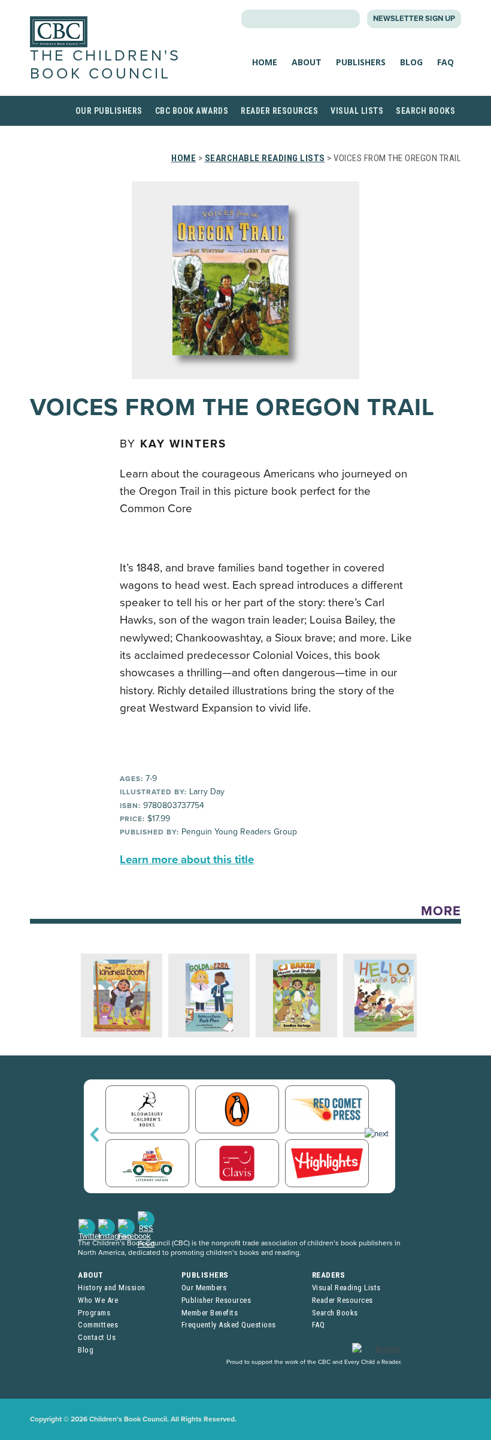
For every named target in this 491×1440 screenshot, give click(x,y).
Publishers (361, 62)
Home (264, 62)
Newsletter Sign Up (414, 18)
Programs (94, 1312)
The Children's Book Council (105, 64)
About (307, 62)
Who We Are (98, 1300)
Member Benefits (209, 1312)
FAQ (445, 62)
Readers (328, 1274)
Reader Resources (279, 111)
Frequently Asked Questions (228, 1324)
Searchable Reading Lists (265, 158)
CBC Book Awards (192, 111)
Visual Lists (357, 111)
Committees (98, 1324)
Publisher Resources (216, 1300)
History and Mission (112, 1287)
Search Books (425, 111)
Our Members (204, 1287)
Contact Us (97, 1337)
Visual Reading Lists (346, 1287)
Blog (411, 62)
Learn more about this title (187, 859)
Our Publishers (109, 111)
